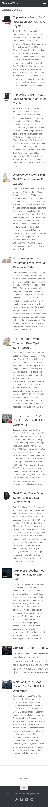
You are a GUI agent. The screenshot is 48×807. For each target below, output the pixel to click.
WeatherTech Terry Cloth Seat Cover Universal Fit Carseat (29, 179)
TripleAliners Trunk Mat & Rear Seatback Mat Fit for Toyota (29, 22)
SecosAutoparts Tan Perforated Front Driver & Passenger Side (29, 263)
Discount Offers (10, 3)
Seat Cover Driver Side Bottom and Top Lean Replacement (28, 498)
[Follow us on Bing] (26, 799)
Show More (24, 778)
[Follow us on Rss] (17, 799)
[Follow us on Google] (21, 799)
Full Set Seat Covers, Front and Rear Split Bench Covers (26, 343)
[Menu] (44, 3)
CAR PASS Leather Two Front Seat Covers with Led (28, 575)
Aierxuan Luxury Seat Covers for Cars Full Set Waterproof (28, 686)
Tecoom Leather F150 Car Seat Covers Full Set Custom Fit (29, 420)
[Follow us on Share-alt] (31, 799)
